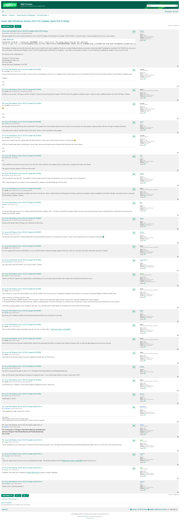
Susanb (142, 121)
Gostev (141, 89)
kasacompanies (144, 259)
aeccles (142, 366)
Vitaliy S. (142, 273)
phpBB (84, 516)
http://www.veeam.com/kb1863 (61, 329)
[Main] (11, 4)
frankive (142, 424)
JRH (141, 155)
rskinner (142, 30)
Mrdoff (141, 310)
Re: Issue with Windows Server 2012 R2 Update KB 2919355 (21, 69)
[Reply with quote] (133, 31)
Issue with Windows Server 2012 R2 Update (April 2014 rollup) (35, 21)
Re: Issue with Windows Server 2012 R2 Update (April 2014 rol (22, 406)
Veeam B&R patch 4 (33, 472)
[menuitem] (175, 11)
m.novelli (142, 69)
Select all (10, 39)
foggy (141, 439)
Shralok (142, 232)
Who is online (6, 503)
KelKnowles (143, 406)
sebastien (142, 453)
